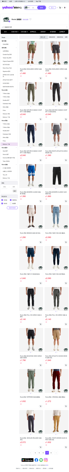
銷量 (66, 37)
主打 (5, 32)
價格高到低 (60, 37)
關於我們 (25, 468)
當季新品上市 (34, 32)
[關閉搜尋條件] (29, 8)
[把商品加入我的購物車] (40, 78)
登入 (52, 7)
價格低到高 (52, 37)
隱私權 (44, 468)
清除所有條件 (12, 208)
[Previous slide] (20, 53)
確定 (15, 191)
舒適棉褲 (53, 32)
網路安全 (38, 468)
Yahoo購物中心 (12, 7)
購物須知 (31, 468)
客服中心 (18, 468)
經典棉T (43, 32)
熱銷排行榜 (8, 27)
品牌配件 (62, 32)
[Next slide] (42, 53)
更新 (47, 465)
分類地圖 (50, 468)
